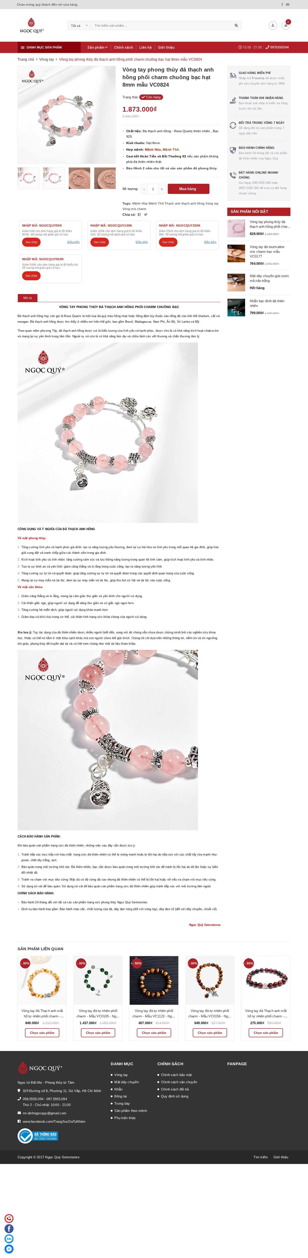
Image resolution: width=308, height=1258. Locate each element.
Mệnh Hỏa (140, 203)
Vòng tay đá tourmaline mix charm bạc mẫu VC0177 (267, 251)
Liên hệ (145, 47)
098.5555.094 (33, 1099)
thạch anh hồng (193, 203)
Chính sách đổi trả (175, 1089)
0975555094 (279, 47)
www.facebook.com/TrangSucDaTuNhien (54, 1121)
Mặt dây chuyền (126, 1082)
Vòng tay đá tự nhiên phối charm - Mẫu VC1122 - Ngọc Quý (154, 1016)
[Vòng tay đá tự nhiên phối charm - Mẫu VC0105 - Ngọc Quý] (98, 980)
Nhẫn (118, 1089)
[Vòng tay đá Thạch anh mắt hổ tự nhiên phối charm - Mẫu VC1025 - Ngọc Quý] (42, 980)
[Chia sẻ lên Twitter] (145, 214)
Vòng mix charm (134, 209)
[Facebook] (282, 4)
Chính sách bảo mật (176, 1075)
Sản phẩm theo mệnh (130, 1111)
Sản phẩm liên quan (40, 949)
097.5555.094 (56, 1099)
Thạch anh (172, 203)
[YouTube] (288, 4)
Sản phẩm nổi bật (249, 211)
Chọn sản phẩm (42, 1033)
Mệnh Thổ (156, 203)
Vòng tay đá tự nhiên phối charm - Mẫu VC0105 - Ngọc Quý (98, 1016)
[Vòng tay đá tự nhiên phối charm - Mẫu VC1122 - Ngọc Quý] (154, 980)
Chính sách (123, 47)
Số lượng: (130, 189)
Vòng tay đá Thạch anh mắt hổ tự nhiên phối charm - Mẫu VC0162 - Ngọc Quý (266, 1016)
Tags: (127, 203)
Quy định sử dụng (174, 1096)
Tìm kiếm (260, 1157)
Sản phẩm (96, 47)
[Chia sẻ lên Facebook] (140, 214)
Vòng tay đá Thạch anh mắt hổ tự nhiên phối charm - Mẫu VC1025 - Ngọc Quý (42, 1016)
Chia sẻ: (129, 214)
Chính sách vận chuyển (179, 1082)
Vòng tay (211, 203)
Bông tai (120, 1096)
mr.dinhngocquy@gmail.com (44, 1113)
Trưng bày (122, 1103)
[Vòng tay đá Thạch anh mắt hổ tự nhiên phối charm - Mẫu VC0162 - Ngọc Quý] (265, 980)
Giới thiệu (166, 47)
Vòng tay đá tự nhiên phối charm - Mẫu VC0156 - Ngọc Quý (210, 1016)
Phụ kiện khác (125, 1118)
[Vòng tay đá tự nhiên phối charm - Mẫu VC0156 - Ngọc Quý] (210, 980)
